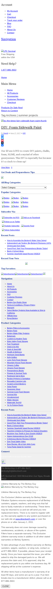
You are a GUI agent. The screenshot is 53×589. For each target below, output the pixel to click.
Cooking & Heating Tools (17, 339)
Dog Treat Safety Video (16, 442)
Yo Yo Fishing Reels (15, 405)
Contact (10, 32)
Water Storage (13, 400)
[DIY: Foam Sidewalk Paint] (24, 121)
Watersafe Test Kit (14, 403)
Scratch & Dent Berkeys (16, 384)
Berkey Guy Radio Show (17, 302)
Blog (9, 23)
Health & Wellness (14, 352)
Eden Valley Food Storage (17, 341)
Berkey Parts (12, 331)
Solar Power (12, 387)
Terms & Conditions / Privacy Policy (21, 305)
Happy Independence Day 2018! (20, 436)
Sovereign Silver (13, 389)
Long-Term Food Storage (17, 360)
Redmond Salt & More (16, 376)
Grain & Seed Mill (14, 349)
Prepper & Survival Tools (17, 373)
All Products (12, 93)
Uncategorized (13, 397)
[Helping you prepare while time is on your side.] (8, 51)
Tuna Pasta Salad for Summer (19, 447)
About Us (11, 29)
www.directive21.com (25, 519)
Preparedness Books (15, 371)
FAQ (9, 26)
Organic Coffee (13, 365)
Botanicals (11, 336)
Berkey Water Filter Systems (18, 333)
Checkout (11, 17)
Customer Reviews (16, 99)
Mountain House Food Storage (19, 363)
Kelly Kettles (12, 357)
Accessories (12, 96)
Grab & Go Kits (13, 347)
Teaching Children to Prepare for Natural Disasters (27, 431)
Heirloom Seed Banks (16, 355)
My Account (12, 11)
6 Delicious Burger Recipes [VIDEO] (21, 439)
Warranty (10, 308)
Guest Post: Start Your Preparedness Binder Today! (27, 248)
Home (10, 90)
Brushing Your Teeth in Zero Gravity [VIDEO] (24, 434)
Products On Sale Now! (12, 107)
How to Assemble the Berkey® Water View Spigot (26, 240)
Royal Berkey (12, 318)
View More (5, 167)
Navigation (8, 39)
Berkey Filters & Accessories (18, 328)
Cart (9, 14)
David (6, 133)
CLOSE (5, 586)
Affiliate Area (12, 316)
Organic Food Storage (16, 368)
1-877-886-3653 (8, 70)
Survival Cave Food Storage (18, 392)
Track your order (15, 20)
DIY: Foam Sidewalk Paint (21, 127)
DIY (24, 133)
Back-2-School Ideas (15, 251)
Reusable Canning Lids (16, 381)
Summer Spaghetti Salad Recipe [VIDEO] (23, 254)
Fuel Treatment (13, 344)
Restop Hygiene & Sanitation (18, 379)
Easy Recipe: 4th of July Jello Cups (21, 444)
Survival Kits (12, 395)
